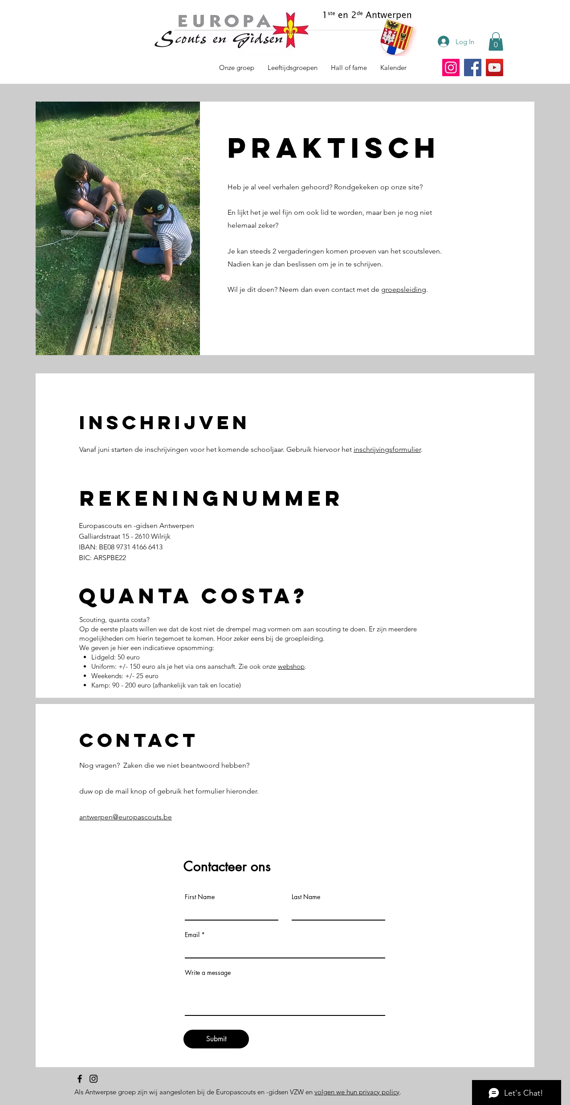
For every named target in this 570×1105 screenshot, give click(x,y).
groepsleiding (403, 289)
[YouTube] (494, 67)
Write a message (208, 973)
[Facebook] (472, 67)
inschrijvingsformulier (387, 449)
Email (192, 935)
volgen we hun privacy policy (356, 1092)
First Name (200, 897)
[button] (496, 41)
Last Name (306, 897)
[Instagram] (451, 67)
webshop (291, 666)
